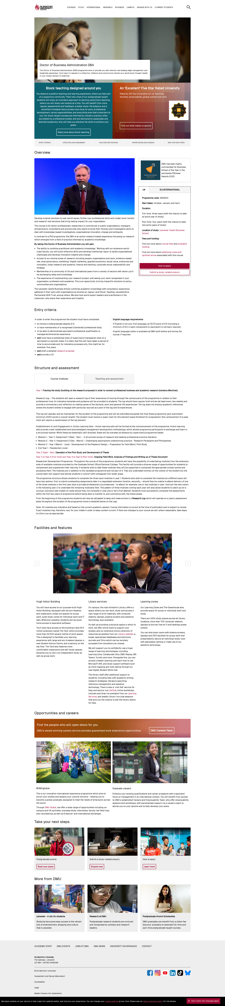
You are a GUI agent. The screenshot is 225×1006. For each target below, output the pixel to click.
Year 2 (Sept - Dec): (45, 452)
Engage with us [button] (144, 7)
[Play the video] (84, 186)
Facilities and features (108, 142)
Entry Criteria (45, 142)
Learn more (149, 866)
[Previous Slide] (36, 563)
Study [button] (81, 7)
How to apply (164, 266)
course (168, 244)
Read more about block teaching (73, 132)
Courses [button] (71, 7)
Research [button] (108, 7)
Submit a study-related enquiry (165, 272)
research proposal (65, 351)
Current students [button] (164, 7)
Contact (147, 946)
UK (144, 189)
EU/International (170, 189)
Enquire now (97, 866)
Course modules (59, 378)
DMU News (99, 946)
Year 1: (39, 390)
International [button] (94, 7)
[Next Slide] (188, 563)
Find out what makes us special (136, 125)
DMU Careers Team (162, 730)
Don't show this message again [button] (205, 1001)
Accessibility (39, 982)
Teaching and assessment (109, 378)
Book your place (46, 866)
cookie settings (111, 1001)
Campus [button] (130, 7)
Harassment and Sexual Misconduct (49, 976)
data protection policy (153, 1001)
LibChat (112, 690)
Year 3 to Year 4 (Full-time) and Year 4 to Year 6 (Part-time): (65, 457)
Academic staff (43, 946)
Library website (125, 634)
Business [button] (119, 7)
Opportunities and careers (143, 142)
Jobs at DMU (82, 946)
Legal (36, 988)
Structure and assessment (74, 142)
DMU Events (63, 946)
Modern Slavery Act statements (48, 993)
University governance (123, 946)
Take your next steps (176, 142)
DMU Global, (51, 807)
